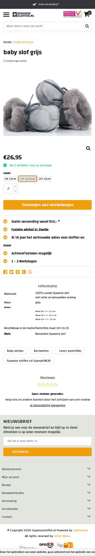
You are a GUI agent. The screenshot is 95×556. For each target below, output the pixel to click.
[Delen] (6, 272)
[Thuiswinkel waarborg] (71, 13)
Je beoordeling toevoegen (47, 405)
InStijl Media (62, 536)
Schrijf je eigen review (16, 61)
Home (7, 42)
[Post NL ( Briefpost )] (65, 545)
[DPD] (46, 545)
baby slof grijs (24, 42)
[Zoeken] (87, 26)
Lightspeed (80, 530)
